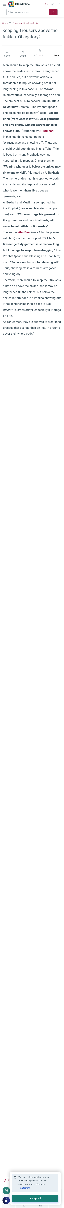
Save (7, 55)
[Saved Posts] (58, 4)
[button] (36, 55)
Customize (25, 1188)
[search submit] (53, 12)
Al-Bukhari (46, 131)
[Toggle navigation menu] (5, 4)
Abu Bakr (24, 232)
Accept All (35, 1198)
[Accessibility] (52, 4)
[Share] (6, 1191)
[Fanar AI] (6, 1200)
